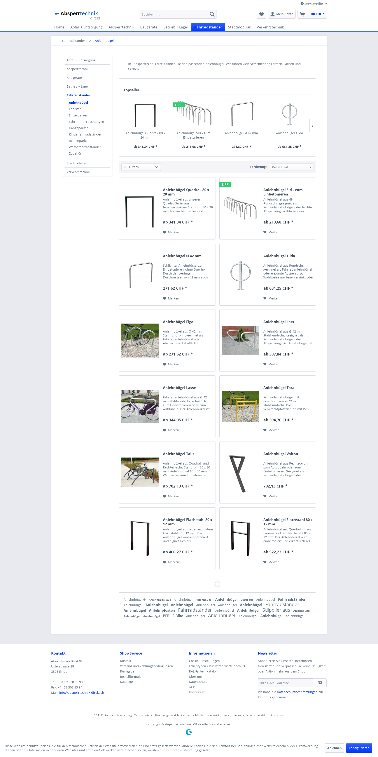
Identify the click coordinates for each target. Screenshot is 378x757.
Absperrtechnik (78, 69)
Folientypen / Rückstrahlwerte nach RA (217, 666)
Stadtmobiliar (77, 163)
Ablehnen (334, 748)
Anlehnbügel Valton (280, 454)
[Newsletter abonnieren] (320, 682)
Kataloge (126, 682)
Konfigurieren (359, 748)
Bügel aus (247, 600)
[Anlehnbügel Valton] (240, 472)
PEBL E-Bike (173, 615)
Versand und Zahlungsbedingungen (146, 666)
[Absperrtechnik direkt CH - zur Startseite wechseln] (77, 15)
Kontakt (125, 661)
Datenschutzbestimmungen (297, 692)
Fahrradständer (78, 95)
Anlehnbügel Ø (135, 599)
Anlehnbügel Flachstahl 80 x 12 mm (187, 522)
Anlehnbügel (78, 102)
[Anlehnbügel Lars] (240, 340)
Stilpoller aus (276, 610)
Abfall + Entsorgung (81, 60)
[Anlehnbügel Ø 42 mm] (241, 113)
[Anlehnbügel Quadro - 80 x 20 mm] (145, 113)
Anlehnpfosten (162, 610)
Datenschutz (198, 682)
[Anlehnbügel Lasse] (140, 406)
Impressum (197, 692)
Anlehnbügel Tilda (289, 133)
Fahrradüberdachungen (86, 122)
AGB (192, 687)
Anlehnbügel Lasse (179, 388)
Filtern (133, 167)
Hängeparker (78, 128)
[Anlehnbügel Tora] (240, 406)
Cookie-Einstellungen (204, 661)
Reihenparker (79, 141)
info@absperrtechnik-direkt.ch (81, 692)
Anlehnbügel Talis (178, 454)
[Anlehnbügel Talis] (140, 472)
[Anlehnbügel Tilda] (289, 113)
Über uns (196, 676)
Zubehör (75, 153)
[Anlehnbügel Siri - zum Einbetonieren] (193, 113)
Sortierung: (258, 167)
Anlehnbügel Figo (178, 322)
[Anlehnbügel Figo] (140, 340)
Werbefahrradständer (85, 147)
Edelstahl (75, 109)
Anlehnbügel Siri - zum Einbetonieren (193, 135)
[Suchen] (212, 14)
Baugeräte (74, 78)
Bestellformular (131, 676)
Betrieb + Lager (78, 86)
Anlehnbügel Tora (278, 388)
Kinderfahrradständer (85, 134)
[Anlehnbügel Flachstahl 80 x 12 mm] (140, 538)
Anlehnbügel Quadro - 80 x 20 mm (145, 135)
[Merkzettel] (261, 14)
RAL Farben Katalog (203, 671)
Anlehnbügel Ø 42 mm (241, 133)
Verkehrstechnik (78, 172)
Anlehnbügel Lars (278, 322)
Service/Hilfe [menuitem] (314, 4)
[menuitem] (178, 14)
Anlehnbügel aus (160, 600)
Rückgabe (127, 671)
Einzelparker (78, 115)
